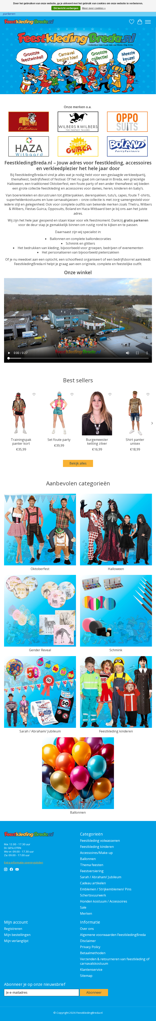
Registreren (13, 928)
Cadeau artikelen (93, 883)
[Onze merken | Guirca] (78, 146)
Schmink (115, 650)
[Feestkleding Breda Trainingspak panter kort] (21, 412)
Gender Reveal (40, 650)
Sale (83, 907)
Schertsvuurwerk (93, 895)
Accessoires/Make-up (96, 852)
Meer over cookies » (94, 8)
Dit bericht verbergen (66, 8)
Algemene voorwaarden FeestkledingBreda (113, 935)
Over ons (87, 928)
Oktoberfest (40, 569)
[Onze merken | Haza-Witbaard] (28, 146)
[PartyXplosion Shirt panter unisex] (135, 412)
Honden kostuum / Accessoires (103, 901)
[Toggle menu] (148, 22)
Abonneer (94, 992)
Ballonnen (78, 812)
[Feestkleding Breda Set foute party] (59, 412)
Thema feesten (91, 865)
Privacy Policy (90, 947)
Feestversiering (92, 871)
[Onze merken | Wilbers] (78, 122)
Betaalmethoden (92, 953)
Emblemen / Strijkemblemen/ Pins (105, 889)
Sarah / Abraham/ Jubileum (40, 731)
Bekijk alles (78, 463)
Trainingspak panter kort (21, 441)
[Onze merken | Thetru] (28, 122)
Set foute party (59, 439)
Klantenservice (91, 969)
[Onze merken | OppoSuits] (127, 122)
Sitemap (86, 975)
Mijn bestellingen (17, 935)
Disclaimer (88, 941)
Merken (86, 913)
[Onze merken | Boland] (127, 146)
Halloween (116, 569)
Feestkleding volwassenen (100, 840)
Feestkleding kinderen (116, 731)
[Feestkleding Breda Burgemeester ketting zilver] (97, 412)
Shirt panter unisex (135, 441)
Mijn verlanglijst (16, 941)
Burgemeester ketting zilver (97, 441)
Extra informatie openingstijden (23, 862)
